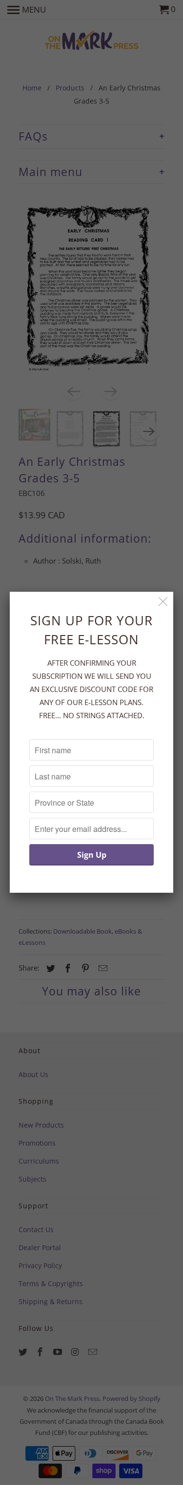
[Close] (163, 601)
